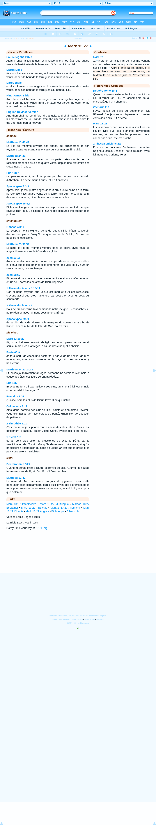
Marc (13, 38)
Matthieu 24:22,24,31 (19, 369)
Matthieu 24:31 (15, 155)
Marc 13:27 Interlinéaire (21, 504)
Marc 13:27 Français (34, 507)
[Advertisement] (78, 554)
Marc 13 (98, 57)
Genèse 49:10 (15, 226)
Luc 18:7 (12, 382)
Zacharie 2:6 (101, 107)
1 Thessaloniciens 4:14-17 (23, 288)
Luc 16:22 (12, 172)
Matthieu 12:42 (15, 477)
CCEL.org (41, 528)
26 (97, 60)
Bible (7, 38)
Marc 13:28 (100, 123)
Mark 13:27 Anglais (37, 511)
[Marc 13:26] (4, 377)
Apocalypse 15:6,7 (18, 203)
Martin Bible (14, 69)
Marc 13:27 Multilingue (54, 504)
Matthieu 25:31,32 (17, 244)
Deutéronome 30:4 (18, 464)
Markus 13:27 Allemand (65, 507)
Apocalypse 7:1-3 (17, 186)
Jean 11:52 (13, 274)
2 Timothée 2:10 (16, 423)
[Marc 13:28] (152, 377)
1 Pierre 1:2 (13, 437)
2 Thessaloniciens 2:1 (20, 305)
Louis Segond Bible (19, 57)
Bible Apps (57, 511)
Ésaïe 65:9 (13, 352)
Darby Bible (14, 82)
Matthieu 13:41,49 (17, 142)
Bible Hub (73, 511)
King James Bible (17, 95)
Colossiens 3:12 (16, 406)
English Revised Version (22, 111)
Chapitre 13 (22, 38)
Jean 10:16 (13, 257)
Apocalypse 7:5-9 (17, 319)
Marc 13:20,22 (15, 338)
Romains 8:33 (15, 396)
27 (110, 67)
